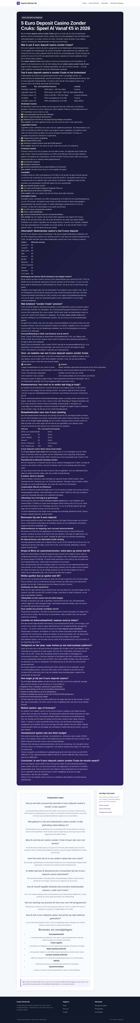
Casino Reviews (94, 3)
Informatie (104, 3)
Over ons (65, 1009)
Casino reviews (104, 805)
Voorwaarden (99, 1012)
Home (84, 3)
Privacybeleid (99, 1009)
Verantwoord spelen (105, 812)
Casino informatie (105, 808)
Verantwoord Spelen (116, 3)
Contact (65, 1012)
